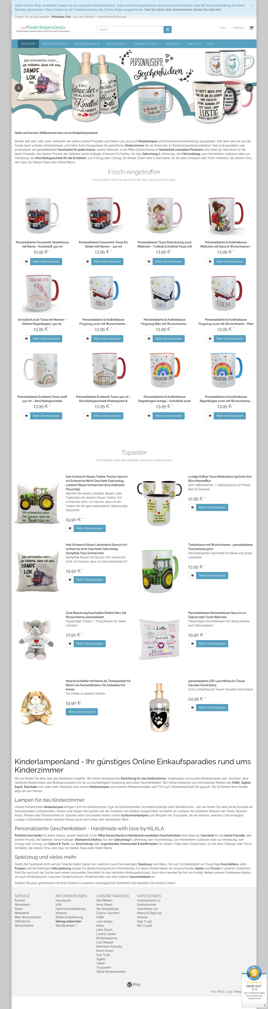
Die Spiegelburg (107, 908)
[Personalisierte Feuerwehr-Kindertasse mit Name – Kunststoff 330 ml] (42, 215)
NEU (211, 44)
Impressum (63, 900)
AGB (58, 904)
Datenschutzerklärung (70, 908)
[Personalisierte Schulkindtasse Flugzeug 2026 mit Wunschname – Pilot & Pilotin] (226, 292)
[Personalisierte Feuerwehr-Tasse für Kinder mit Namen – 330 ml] (103, 215)
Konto (19, 908)
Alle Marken (104, 900)
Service (22, 896)
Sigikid (100, 959)
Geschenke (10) (147, 908)
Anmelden (238, 27)
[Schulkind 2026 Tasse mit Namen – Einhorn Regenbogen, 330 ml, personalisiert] (42, 292)
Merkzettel (22, 913)
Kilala (100, 925)
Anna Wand (104, 904)
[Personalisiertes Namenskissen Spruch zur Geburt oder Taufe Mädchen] (159, 639)
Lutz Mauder (104, 942)
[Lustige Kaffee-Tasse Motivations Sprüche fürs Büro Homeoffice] (159, 503)
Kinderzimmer (85, 44)
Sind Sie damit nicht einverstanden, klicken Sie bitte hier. (182, 9)
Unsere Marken (112, 896)
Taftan (100, 963)
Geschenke (115, 44)
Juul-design (104, 921)
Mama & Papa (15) (149, 913)
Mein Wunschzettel (28, 917)
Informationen (71, 896)
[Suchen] (168, 29)
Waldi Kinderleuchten (111, 971)
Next (249, 88)
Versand (61, 913)
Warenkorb (22, 904)
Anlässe (172, 44)
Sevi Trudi (103, 955)
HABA (100, 917)
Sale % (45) (144, 921)
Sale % (192, 44)
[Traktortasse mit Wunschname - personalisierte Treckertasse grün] (159, 571)
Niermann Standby (109, 946)
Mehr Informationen (46, 261)
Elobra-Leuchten (107, 913)
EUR (223, 27)
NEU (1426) (144, 925)
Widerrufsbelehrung (69, 917)
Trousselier (103, 967)
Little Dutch (104, 929)
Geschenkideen (140, 876)
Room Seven (104, 950)
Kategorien (149, 896)
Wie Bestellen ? (66, 925)
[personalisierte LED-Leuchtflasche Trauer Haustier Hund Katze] (159, 708)
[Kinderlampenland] (43, 28)
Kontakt (20, 900)
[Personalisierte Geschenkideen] (134, 87)
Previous (19, 88)
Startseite (28, 44)
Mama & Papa (145, 44)
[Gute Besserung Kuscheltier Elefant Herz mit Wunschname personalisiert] (37, 639)
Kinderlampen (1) (148, 900)
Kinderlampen (54, 44)
